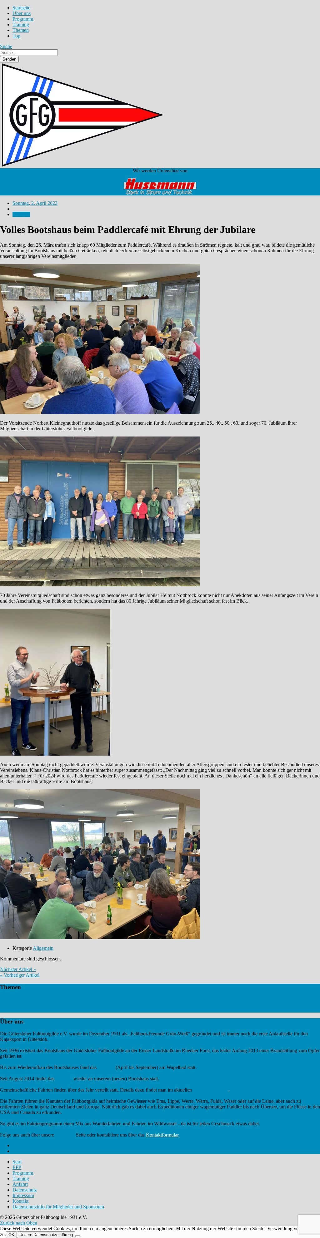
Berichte (80, 1002)
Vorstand (122, 1010)
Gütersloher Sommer (156, 1003)
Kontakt (20, 1201)
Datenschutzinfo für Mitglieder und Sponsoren (58, 1206)
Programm (22, 1173)
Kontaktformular (162, 1134)
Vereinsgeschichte (99, 1010)
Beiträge (62, 1003)
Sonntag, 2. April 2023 (35, 203)
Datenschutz (24, 1189)
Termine (75, 1009)
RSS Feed (22, 1151)
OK (11, 1234)
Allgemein (43, 948)
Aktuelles (17, 1002)
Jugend (177, 1003)
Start (17, 1161)
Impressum (23, 1195)
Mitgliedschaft (245, 1003)
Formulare (132, 1003)
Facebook (65, 1134)
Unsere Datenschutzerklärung (46, 1234)
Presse (263, 1003)
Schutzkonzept (37, 1010)
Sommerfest (58, 1010)
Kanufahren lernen (197, 1003)
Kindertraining (222, 1003)
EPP (120, 1003)
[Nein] (77, 1236)
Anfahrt (20, 1184)
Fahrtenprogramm (210, 1089)
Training (106, 1067)
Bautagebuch (45, 1003)
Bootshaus (104, 1003)
